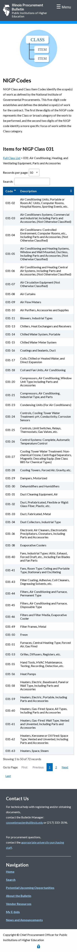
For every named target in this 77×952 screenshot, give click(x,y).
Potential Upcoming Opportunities (30, 887)
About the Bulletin (18, 895)
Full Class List (11, 158)
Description (28, 191)
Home (10, 871)
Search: (8, 181)
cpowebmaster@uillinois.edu (24, 822)
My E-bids (13, 912)
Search (11, 879)
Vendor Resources (18, 904)
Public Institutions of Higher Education (29, 10)
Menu (66, 7)
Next (65, 767)
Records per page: (16, 172)
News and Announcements (24, 920)
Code (9, 191)
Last (8, 776)
